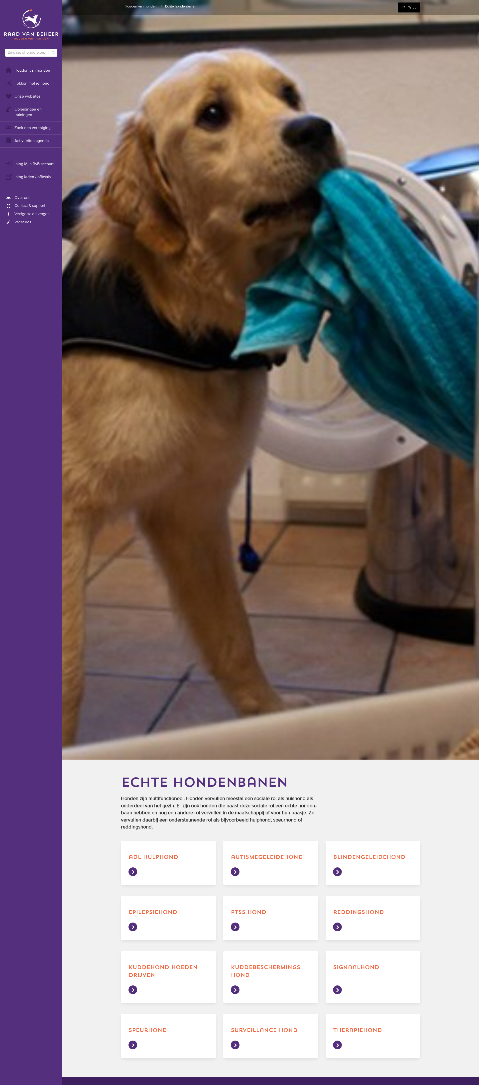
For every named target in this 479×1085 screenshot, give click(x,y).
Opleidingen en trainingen (28, 112)
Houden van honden (32, 71)
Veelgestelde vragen (32, 214)
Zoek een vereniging (32, 128)
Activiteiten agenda (31, 141)
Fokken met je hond (31, 84)
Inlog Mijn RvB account (34, 164)
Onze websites (27, 97)
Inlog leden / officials (32, 177)
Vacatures (22, 222)
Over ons (22, 198)
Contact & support (29, 206)
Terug (412, 7)
